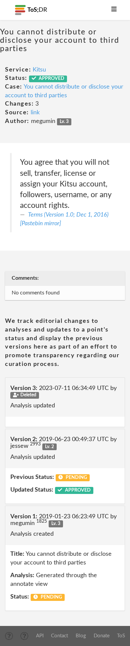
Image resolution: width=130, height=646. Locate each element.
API (40, 635)
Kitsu (39, 70)
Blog (81, 635)
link (35, 113)
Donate (102, 635)
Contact (59, 635)
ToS (121, 635)
